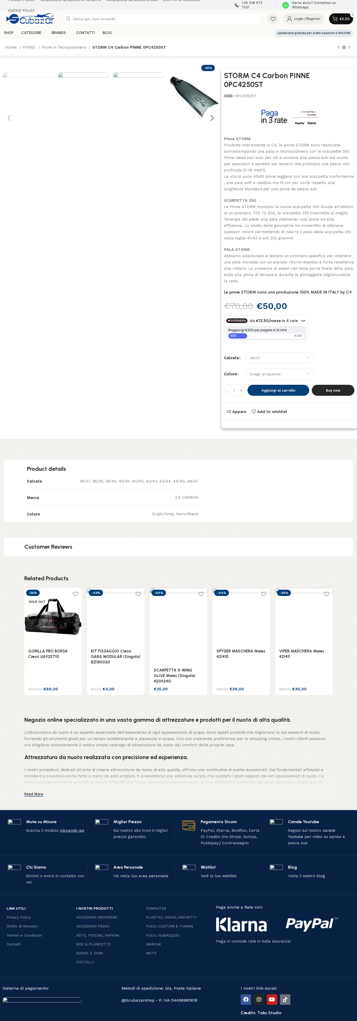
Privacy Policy (19, 917)
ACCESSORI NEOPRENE (96, 917)
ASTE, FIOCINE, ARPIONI (97, 935)
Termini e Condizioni (24, 935)
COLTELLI (85, 962)
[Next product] (349, 47)
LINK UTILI (16, 908)
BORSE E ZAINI (89, 953)
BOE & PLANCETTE (93, 944)
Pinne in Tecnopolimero (65, 47)
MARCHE (153, 944)
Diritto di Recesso (22, 926)
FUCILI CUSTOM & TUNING (169, 926)
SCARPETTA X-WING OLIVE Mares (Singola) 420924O (174, 676)
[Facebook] (246, 999)
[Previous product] (338, 47)
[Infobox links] (253, 5)
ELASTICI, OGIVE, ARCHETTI (171, 917)
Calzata (231, 357)
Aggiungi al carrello (278, 390)
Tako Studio (269, 1012)
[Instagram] (259, 999)
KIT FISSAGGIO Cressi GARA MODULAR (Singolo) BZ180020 (115, 656)
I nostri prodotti (94, 908)
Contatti (14, 944)
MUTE (151, 953)
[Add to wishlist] (75, 594)
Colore (230, 374)
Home (11, 47)
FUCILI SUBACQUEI (163, 935)
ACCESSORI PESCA (93, 926)
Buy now (333, 390)
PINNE (30, 47)
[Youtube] (272, 999)
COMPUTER (156, 908)
